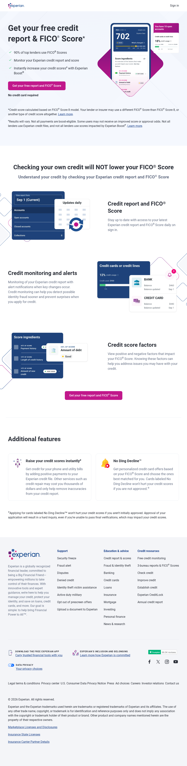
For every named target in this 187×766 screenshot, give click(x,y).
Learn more (65, 114)
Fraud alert (64, 565)
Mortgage (110, 602)
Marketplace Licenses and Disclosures (32, 727)
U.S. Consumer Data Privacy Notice (83, 683)
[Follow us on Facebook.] (149, 662)
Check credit (145, 573)
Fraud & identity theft (117, 565)
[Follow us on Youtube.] (176, 662)
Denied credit (65, 580)
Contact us (172, 683)
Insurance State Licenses (24, 734)
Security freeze (66, 558)
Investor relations (153, 683)
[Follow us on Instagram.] (167, 662)
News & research (114, 624)
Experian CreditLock (150, 595)
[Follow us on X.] (158, 662)
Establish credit (147, 587)
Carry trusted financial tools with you (38, 655)
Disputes (62, 573)
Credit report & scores (117, 558)
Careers (135, 683)
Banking (109, 573)
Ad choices (122, 683)
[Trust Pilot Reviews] (162, 652)
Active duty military (69, 595)
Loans (108, 587)
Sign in (174, 5)
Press (110, 683)
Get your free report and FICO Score (36, 85)
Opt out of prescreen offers (74, 602)
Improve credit (147, 580)
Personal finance (114, 616)
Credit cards (111, 580)
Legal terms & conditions (24, 683)
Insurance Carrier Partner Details (28, 742)
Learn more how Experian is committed (105, 655)
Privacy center (50, 683)
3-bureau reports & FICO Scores (158, 565)
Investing (109, 609)
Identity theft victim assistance (77, 587)
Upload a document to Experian (77, 609)
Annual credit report (150, 602)
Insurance (110, 595)
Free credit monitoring (152, 558)
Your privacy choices (29, 669)
